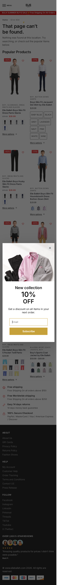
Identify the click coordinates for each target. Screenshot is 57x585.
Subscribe (28, 331)
